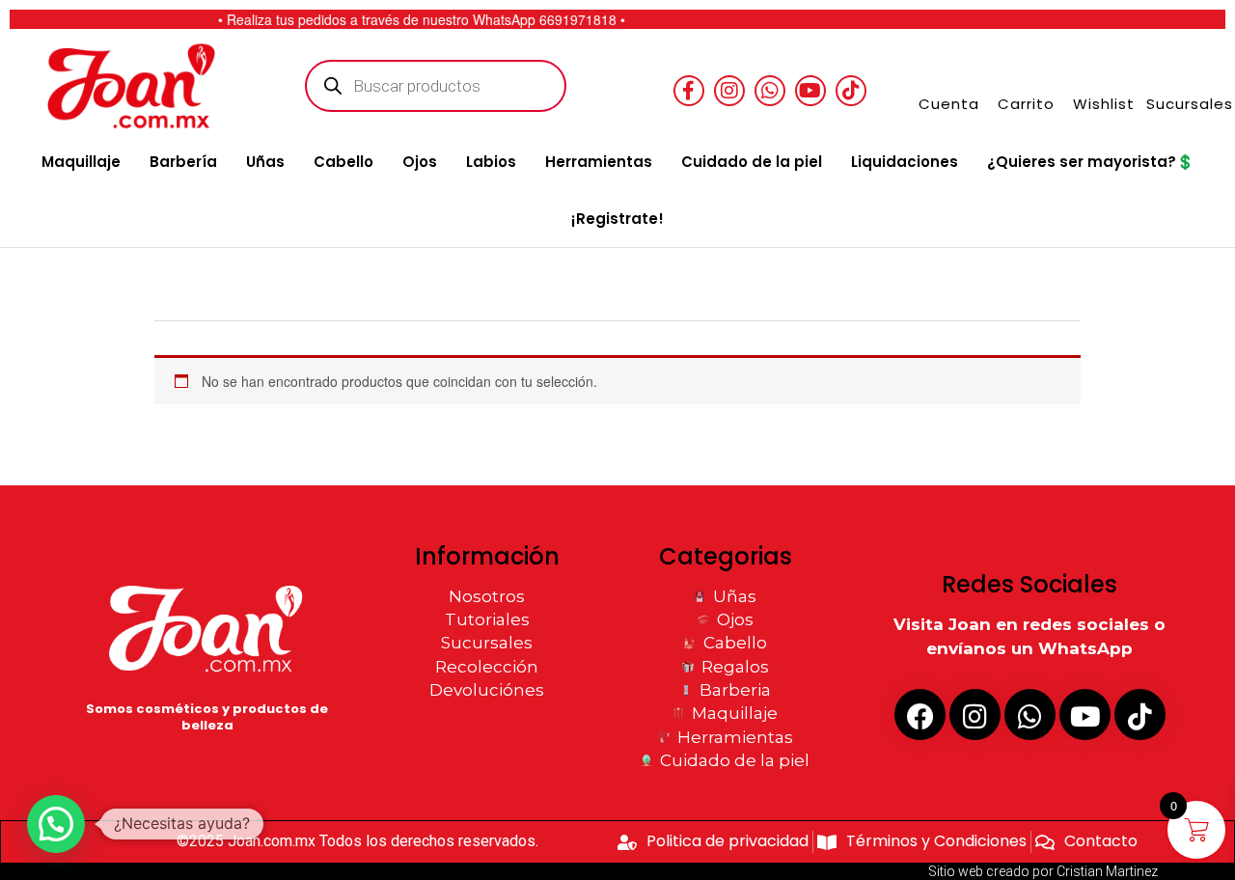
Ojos (419, 161)
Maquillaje (81, 161)
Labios (491, 161)
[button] (56, 824)
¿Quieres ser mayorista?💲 (1090, 161)
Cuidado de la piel (751, 161)
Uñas (265, 161)
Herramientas (598, 161)
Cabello (343, 161)
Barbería (183, 161)
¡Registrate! (617, 218)
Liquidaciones (904, 161)
